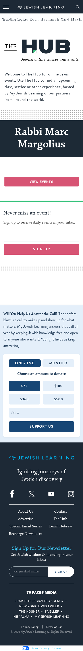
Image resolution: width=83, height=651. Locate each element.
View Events (41, 181)
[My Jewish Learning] (41, 461)
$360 (24, 399)
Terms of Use (54, 627)
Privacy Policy (29, 627)
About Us (25, 511)
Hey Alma (21, 616)
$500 (58, 399)
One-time (24, 363)
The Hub (60, 519)
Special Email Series (26, 526)
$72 (24, 385)
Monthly (58, 363)
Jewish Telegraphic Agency (39, 601)
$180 (58, 385)
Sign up (41, 249)
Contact (60, 511)
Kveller (52, 611)
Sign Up (61, 572)
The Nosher (29, 611)
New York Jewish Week (39, 606)
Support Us (42, 426)
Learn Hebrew (60, 526)
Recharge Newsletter (25, 533)
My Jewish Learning (52, 616)
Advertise (25, 519)
